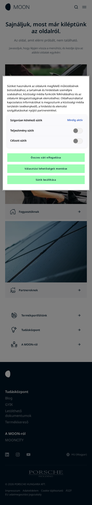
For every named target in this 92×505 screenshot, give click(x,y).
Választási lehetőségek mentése (46, 168)
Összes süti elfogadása (46, 157)
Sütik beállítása (46, 179)
